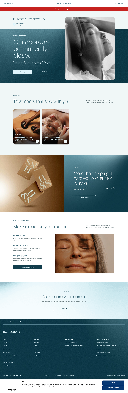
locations (10, 322)
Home (4, 322)
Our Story (5, 342)
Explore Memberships (71, 342)
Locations (5, 345)
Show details (25, 390)
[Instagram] (4, 375)
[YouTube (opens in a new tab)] (17, 375)
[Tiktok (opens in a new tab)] (20, 375)
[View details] (37, 141)
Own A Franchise (7, 349)
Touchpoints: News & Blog (10, 355)
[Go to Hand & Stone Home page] (64, 3)
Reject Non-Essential (113, 387)
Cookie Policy (58, 375)
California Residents (101, 349)
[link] (26, 126)
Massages (36, 342)
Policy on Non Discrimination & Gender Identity (108, 355)
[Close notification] (126, 9)
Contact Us (6, 365)
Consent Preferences (69, 375)
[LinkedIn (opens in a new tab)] (14, 375)
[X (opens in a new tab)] (10, 375)
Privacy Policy (48, 375)
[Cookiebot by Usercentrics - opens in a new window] (12, 390)
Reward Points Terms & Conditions (74, 345)
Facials (36, 345)
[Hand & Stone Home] (11, 332)
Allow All (113, 382)
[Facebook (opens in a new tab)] (7, 375)
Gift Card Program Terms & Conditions (106, 345)
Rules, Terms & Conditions (103, 352)
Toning (35, 349)
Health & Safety (7, 359)
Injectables (37, 352)
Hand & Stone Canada (8, 362)
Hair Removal (37, 355)
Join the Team (6, 352)
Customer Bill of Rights (102, 342)
